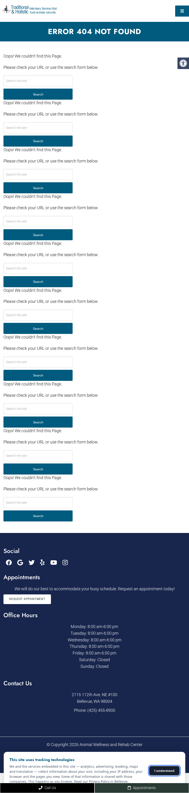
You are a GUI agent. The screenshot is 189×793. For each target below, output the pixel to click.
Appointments (144, 788)
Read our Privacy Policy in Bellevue (100, 781)
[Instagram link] (65, 562)
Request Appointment (27, 599)
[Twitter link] (31, 562)
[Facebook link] (8, 562)
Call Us (50, 788)
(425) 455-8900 (101, 710)
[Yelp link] (42, 562)
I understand (164, 771)
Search (38, 94)
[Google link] (20, 562)
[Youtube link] (53, 562)
